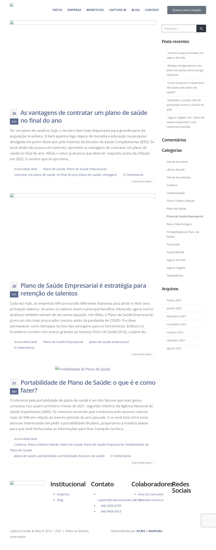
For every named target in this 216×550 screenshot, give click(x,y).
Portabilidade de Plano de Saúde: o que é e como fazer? (87, 386)
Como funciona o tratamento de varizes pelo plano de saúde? (185, 87)
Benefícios (95, 10)
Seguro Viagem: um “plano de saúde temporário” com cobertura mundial (185, 122)
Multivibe (155, 531)
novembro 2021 (176, 324)
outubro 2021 (175, 332)
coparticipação (176, 193)
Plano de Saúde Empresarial (87, 169)
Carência (20, 444)
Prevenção (173, 244)
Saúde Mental (175, 252)
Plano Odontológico (179, 224)
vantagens (109, 175)
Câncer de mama (177, 162)
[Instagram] (188, 503)
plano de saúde (90, 175)
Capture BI (117, 10)
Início (57, 10)
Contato (152, 10)
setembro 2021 (176, 340)
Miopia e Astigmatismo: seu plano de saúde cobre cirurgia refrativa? (185, 70)
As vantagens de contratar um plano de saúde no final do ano (83, 116)
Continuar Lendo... (143, 181)
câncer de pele (176, 169)
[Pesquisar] (201, 28)
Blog (136, 10)
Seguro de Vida (176, 260)
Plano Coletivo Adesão (43, 444)
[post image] (82, 61)
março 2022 (174, 300)
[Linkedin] (200, 503)
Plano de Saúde (54, 169)
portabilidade (47, 456)
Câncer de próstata (178, 177)
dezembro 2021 (176, 316)
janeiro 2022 (174, 308)
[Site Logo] (25, 10)
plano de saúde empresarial (109, 342)
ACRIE (140, 531)
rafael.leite (29, 169)
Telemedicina (175, 275)
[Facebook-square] (177, 503)
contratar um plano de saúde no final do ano (45, 175)
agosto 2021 (174, 348)
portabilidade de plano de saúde (81, 456)
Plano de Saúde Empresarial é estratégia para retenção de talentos (83, 289)
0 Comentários (133, 175)
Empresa (74, 10)
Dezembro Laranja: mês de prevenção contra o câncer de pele (185, 104)
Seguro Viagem (176, 268)
